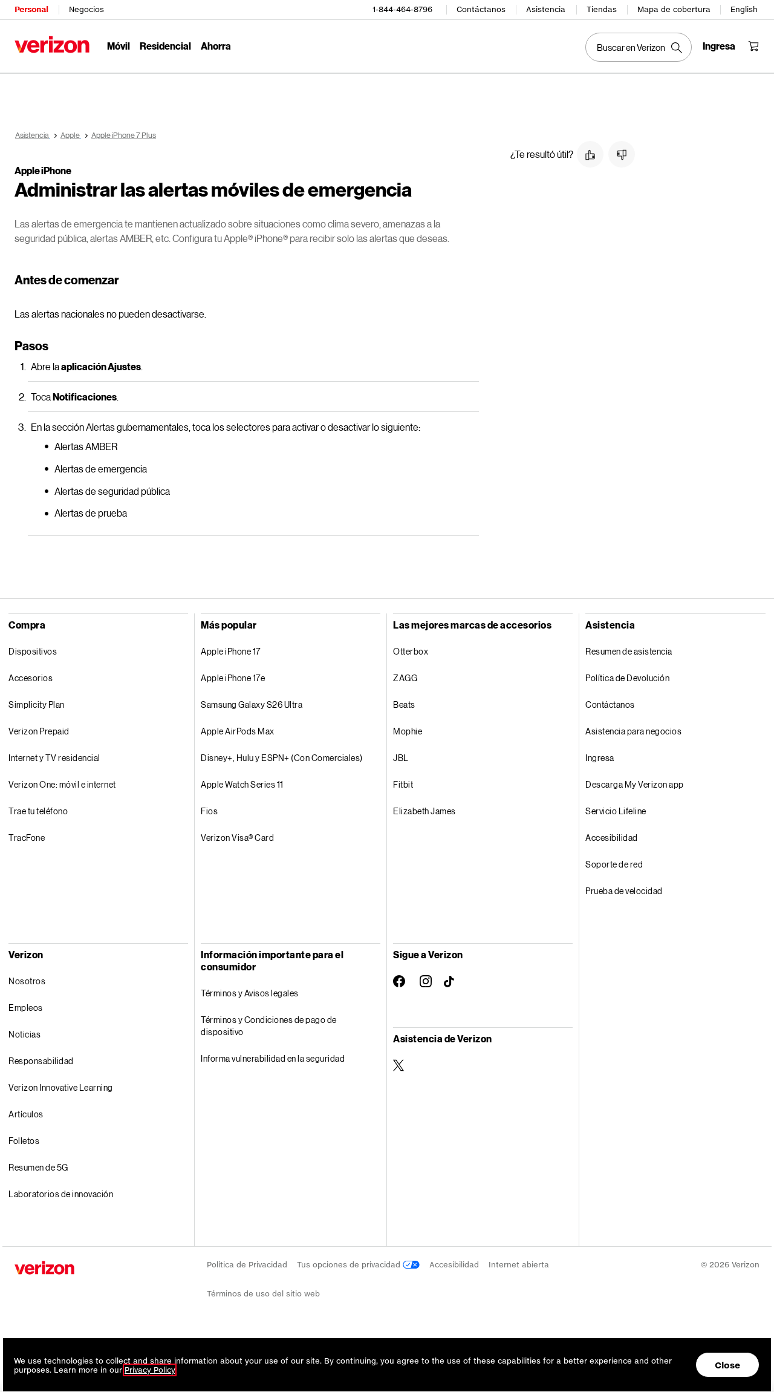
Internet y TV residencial (54, 758)
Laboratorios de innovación (60, 1194)
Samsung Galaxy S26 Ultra (251, 704)
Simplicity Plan (36, 704)
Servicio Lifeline (615, 811)
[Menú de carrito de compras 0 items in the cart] (753, 46)
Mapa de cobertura (674, 9)
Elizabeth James (424, 811)
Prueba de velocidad (624, 891)
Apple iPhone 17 (231, 651)
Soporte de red (614, 864)
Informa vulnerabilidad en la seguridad (273, 1058)
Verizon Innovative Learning (60, 1087)
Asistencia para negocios (633, 731)
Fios (209, 811)
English (744, 9)
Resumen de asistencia (628, 651)
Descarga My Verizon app (634, 784)
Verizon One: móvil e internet (62, 784)
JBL (401, 758)
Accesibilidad (611, 837)
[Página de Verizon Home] (52, 44)
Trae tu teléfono (38, 811)
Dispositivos (32, 651)
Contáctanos (481, 9)
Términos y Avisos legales (250, 993)
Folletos (23, 1140)
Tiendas (602, 9)
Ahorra (216, 45)
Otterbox (410, 651)
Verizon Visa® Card (237, 837)
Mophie (407, 731)
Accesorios (30, 678)
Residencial (165, 45)
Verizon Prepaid (39, 731)
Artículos (26, 1114)
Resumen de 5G (38, 1167)
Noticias (24, 1034)
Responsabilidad (41, 1061)
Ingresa (599, 758)
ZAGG (405, 678)
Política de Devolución (627, 678)
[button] (590, 154)
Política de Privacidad (247, 1264)
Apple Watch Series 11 (242, 784)
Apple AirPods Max (238, 731)
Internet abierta (519, 1264)
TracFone (26, 837)
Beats (404, 704)
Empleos (25, 1007)
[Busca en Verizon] (638, 47)
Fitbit (403, 784)
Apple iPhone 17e (233, 678)
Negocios (86, 9)
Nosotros (26, 981)
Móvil (118, 45)
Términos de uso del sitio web (263, 1293)
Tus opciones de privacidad (350, 1264)
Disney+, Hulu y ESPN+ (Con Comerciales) (282, 758)
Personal (31, 9)
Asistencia (545, 9)
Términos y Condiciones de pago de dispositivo (269, 1026)
